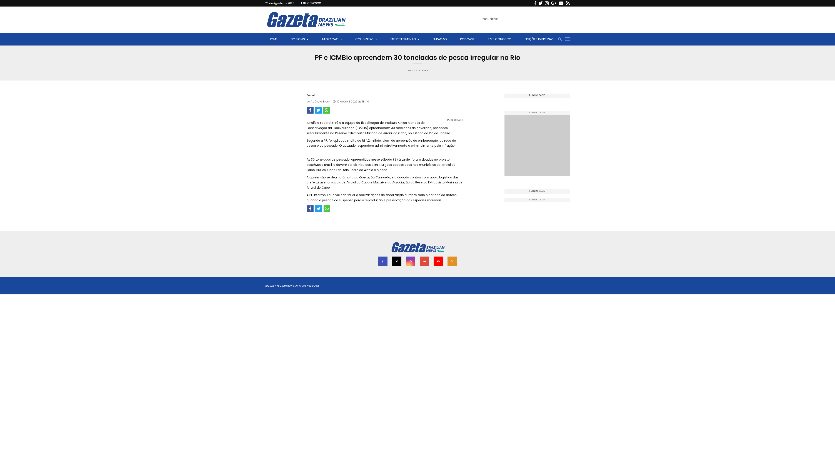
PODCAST (467, 39)
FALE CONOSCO (311, 3)
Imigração (330, 39)
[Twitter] (540, 3)
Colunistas (364, 39)
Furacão (440, 39)
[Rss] (568, 3)
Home (273, 39)
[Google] (553, 3)
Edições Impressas (539, 39)
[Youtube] (561, 3)
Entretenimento (403, 39)
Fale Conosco (499, 39)
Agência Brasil (320, 101)
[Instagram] (547, 3)
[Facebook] (535, 3)
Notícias (298, 39)
